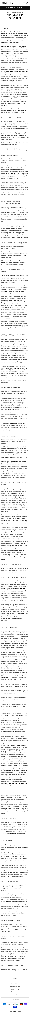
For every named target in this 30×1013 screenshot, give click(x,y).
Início (8, 12)
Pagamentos (15, 981)
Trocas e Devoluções (15, 986)
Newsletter (15, 999)
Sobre (15, 978)
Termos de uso (15, 992)
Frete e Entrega (15, 984)
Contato (15, 994)
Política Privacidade (15, 989)
